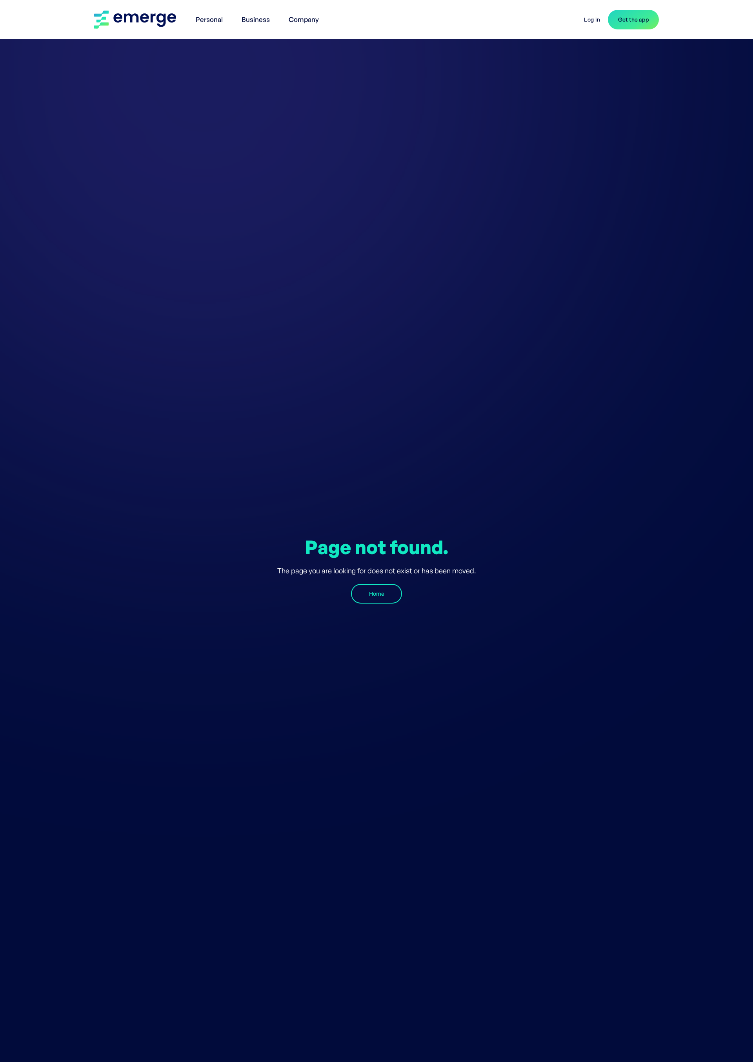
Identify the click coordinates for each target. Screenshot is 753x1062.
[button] (211, 15)
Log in (592, 19)
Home (376, 593)
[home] (139, 20)
